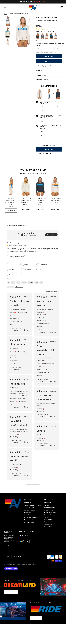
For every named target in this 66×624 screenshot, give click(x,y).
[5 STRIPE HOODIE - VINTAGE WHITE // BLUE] (55, 36)
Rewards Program (29, 510)
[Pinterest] (44, 153)
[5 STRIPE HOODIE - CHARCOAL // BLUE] (51, 36)
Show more (19, 287)
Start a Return (28, 515)
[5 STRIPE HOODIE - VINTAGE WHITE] (47, 36)
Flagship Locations (49, 507)
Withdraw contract (29, 522)
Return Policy (28, 512)
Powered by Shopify (30, 564)
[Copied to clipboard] (51, 153)
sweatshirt (11, 287)
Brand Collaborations (50, 512)
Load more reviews (33, 486)
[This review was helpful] (24, 330)
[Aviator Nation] (33, 587)
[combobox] (30, 264)
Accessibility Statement (30, 517)
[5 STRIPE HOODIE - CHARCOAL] (38, 36)
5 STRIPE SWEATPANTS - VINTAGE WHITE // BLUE (51, 116)
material (30, 282)
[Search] (55, 8)
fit (8, 282)
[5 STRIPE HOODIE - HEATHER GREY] (42, 36)
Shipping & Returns (42, 79)
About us (46, 505)
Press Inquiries (48, 519)
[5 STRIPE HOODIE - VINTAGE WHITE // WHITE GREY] (25, 186)
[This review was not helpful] (27, 330)
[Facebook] (37, 153)
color (18, 282)
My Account (47, 502)
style (36, 282)
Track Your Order (29, 507)
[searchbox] (13, 264)
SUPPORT (27, 499)
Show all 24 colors (41, 41)
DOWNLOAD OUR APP (26, 531)
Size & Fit (39, 70)
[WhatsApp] (47, 153)
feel (41, 282)
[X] (40, 153)
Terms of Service (29, 520)
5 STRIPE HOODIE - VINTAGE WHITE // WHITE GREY (25, 200)
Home (5, 13)
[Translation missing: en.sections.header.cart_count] (60, 8)
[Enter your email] (15, 546)
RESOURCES (48, 499)
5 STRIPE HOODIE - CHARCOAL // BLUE (51, 126)
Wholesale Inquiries (49, 510)
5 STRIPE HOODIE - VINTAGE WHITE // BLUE (51, 102)
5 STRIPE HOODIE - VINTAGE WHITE (55, 199)
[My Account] (58, 8)
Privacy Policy (48, 526)
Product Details (41, 75)
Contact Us (27, 502)
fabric (13, 282)
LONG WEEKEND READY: (33, 1)
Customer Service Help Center (33, 505)
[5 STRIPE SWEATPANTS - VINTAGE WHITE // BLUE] (10, 186)
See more (12, 324)
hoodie (24, 282)
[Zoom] (29, 19)
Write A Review (51, 235)
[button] (11, 592)
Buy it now (49, 61)
